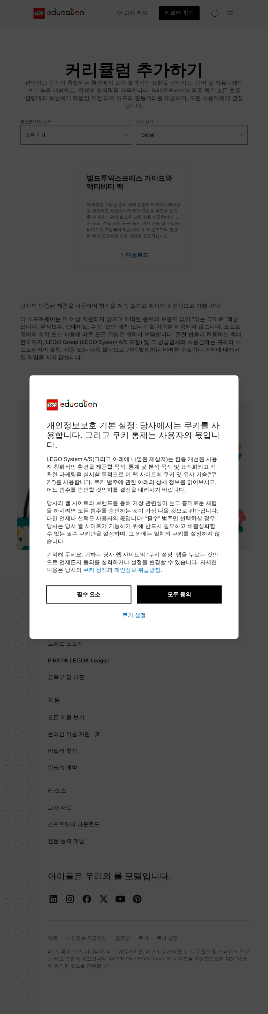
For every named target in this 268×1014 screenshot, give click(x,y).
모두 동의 (179, 594)
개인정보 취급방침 (137, 570)
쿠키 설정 (134, 615)
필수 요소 (88, 594)
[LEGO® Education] (72, 404)
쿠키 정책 (95, 570)
